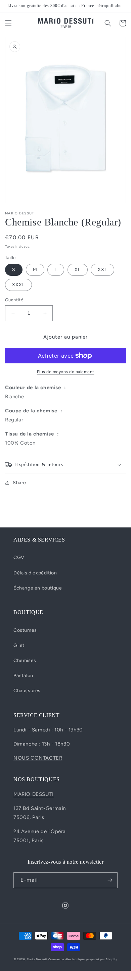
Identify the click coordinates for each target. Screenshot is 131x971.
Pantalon (23, 675)
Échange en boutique (37, 588)
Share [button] (19, 483)
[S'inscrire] (109, 880)
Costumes (25, 630)
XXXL (18, 285)
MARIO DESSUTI (33, 794)
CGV (19, 557)
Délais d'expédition (35, 573)
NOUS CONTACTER (37, 758)
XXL (102, 269)
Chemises (24, 660)
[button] (8, 23)
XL (78, 269)
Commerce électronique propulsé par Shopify (82, 959)
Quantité (14, 299)
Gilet (19, 645)
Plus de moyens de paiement (65, 371)
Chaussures (27, 691)
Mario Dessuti (37, 959)
